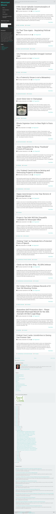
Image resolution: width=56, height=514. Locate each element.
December (19, 426)
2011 (16, 462)
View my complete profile (25, 369)
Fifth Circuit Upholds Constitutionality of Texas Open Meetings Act (33, 8)
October (18, 429)
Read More (50, 22)
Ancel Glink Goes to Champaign (29, 99)
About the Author (6, 9)
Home (4, 7)
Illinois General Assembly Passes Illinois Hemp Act (25, 497)
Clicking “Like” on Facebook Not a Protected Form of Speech (34, 242)
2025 (17, 408)
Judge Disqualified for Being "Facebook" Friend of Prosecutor (32, 148)
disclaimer (10, 41)
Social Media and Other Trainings (7, 17)
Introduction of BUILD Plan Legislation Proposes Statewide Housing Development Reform (32, 476)
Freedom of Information (21, 304)
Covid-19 (17, 377)
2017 (17, 418)
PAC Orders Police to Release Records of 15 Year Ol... (26, 447)
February (18, 459)
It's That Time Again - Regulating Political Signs (33, 31)
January (18, 460)
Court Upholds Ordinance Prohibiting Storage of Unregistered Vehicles (29, 505)
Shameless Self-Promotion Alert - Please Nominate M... (27, 448)
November (19, 427)
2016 (17, 420)
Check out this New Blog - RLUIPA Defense (33, 264)
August (18, 451)
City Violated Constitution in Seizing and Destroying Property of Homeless (33, 171)
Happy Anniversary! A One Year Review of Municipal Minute (33, 195)
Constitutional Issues (21, 188)
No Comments (28, 25)
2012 (17, 425)
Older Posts (53, 358)
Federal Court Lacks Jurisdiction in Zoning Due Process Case (33, 336)
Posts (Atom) (22, 360)
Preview (2, 27)
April (18, 456)
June (18, 454)
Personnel (19, 72)
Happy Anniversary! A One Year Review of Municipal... (27, 442)
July (18, 452)
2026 (17, 406)
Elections (19, 48)
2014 (17, 422)
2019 (17, 416)
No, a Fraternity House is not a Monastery (33, 77)
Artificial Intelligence (20, 374)
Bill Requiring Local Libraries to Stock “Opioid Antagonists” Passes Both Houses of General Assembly (35, 493)
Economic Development (20, 378)
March (18, 458)
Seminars (19, 118)
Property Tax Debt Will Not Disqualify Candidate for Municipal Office (31, 218)
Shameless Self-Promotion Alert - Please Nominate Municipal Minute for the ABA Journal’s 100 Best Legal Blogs (32, 311)
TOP (54, 512)
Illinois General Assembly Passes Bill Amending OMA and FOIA (28, 489)
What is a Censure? (19, 485)
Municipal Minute (5, 3)
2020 (17, 414)
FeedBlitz (11, 27)
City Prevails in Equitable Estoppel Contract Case (34, 55)
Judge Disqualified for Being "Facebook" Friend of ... (26, 439)
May (18, 455)
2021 (17, 413)
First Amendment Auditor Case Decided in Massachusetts (26, 472)
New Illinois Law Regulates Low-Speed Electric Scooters (26, 481)
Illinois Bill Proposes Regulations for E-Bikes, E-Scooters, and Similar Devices (30, 501)
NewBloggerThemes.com (31, 512)
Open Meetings (22, 25)
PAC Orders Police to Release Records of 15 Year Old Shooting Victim (33, 287)
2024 (17, 409)
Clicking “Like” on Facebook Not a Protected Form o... (27, 444)
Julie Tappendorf (36, 11)
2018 (17, 417)
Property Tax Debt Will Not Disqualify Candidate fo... (26, 443)
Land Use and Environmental (25, 48)
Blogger (30, 511)
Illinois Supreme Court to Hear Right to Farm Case (34, 124)
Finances (17, 382)
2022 (17, 412)
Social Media (19, 165)
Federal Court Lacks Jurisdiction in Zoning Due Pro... (27, 450)
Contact (4, 12)
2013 (17, 423)
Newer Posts (17, 358)
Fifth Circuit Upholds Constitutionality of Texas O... (26, 431)
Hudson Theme (20, 512)
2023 (17, 410)
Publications (5, 14)
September (19, 430)
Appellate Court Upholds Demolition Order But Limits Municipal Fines (29, 468)
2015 (17, 421)
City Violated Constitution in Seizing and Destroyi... (26, 440)
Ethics (18, 25)
